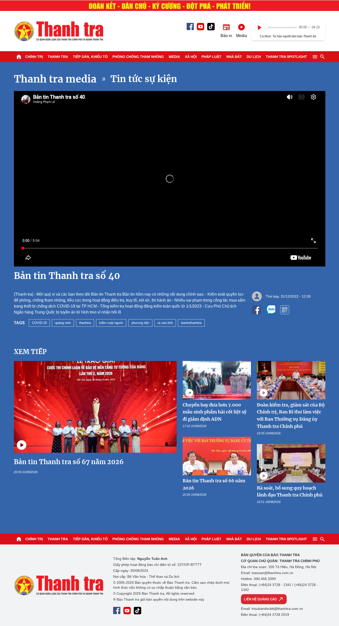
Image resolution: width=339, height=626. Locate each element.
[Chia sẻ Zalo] (270, 309)
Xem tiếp (30, 352)
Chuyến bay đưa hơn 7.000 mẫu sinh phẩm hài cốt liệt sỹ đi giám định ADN (214, 412)
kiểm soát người (111, 323)
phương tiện (140, 323)
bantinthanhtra (191, 323)
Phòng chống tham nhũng (138, 57)
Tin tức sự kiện (143, 79)
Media (174, 57)
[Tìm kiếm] (322, 56)
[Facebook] (190, 26)
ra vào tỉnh (165, 323)
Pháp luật (211, 57)
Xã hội (191, 57)
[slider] (281, 27)
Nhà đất (234, 57)
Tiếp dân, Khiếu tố (90, 57)
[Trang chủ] (19, 56)
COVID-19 (39, 323)
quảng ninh (63, 323)
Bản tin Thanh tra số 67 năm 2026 (69, 462)
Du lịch (254, 57)
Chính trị (34, 57)
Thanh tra (58, 57)
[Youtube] (200, 26)
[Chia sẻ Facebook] (256, 309)
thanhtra (85, 323)
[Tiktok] (211, 26)
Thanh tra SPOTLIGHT (286, 57)
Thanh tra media (55, 79)
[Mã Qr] (284, 309)
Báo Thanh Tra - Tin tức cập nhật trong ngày (58, 31)
